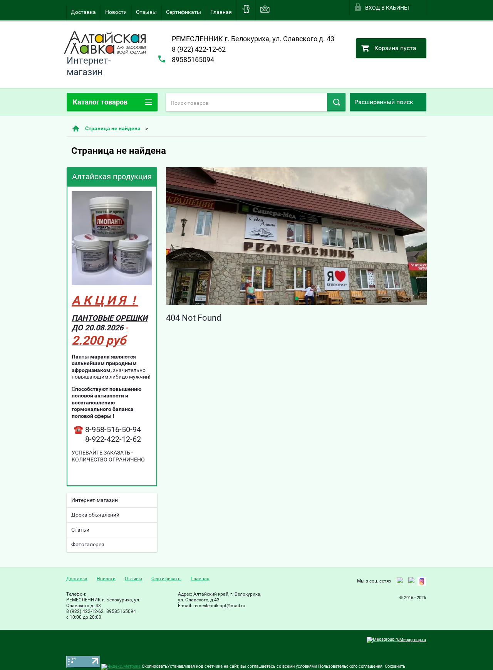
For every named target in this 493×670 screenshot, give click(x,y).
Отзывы (146, 12)
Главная (221, 12)
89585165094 (193, 60)
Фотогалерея (87, 544)
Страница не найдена (113, 128)
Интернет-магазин (94, 500)
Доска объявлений (95, 515)
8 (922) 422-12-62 (199, 49)
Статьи (80, 530)
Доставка (83, 12)
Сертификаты (183, 12)
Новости (116, 12)
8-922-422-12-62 (113, 439)
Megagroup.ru (412, 639)
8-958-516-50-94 (113, 429)
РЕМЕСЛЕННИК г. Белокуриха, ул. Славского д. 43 (253, 39)
